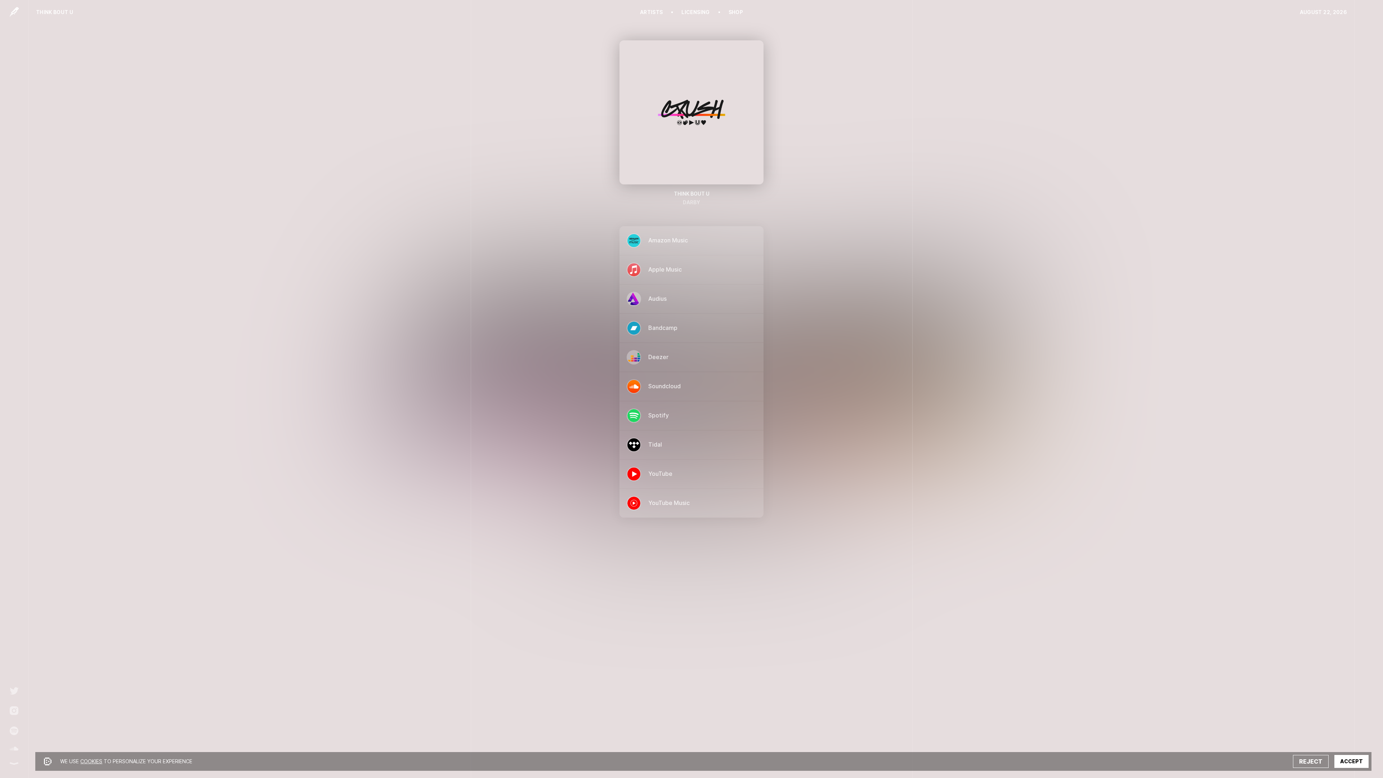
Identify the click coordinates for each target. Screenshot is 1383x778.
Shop (736, 12)
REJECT (1310, 761)
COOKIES (91, 761)
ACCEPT (1351, 761)
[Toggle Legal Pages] (14, 763)
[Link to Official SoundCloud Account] (14, 749)
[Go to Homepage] (14, 12)
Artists (651, 12)
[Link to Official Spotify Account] (14, 730)
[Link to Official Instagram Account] (14, 710)
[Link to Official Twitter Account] (14, 691)
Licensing (695, 12)
